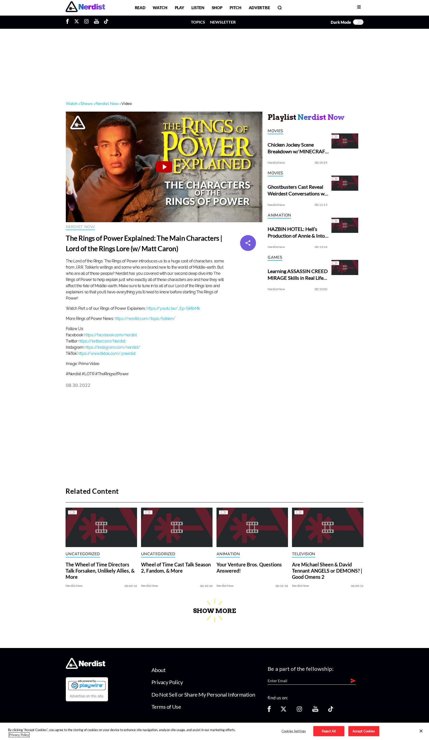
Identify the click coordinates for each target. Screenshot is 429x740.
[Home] (85, 667)
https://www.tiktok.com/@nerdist (106, 353)
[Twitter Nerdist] (76, 22)
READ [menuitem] (140, 7)
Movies (275, 131)
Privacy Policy (167, 682)
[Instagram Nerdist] (86, 22)
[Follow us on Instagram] (299, 711)
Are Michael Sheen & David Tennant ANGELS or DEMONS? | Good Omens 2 (327, 571)
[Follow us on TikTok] (330, 711)
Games (275, 257)
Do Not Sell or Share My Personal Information (203, 694)
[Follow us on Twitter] (283, 711)
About (158, 670)
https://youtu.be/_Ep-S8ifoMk (173, 308)
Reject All (328, 731)
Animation (279, 215)
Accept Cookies (364, 731)
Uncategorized (83, 554)
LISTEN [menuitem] (197, 7)
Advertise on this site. (87, 696)
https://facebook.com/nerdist (110, 335)
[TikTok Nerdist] (106, 22)
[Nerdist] (85, 7)
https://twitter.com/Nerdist (101, 341)
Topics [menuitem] (198, 22)
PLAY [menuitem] (179, 7)
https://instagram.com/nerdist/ (112, 347)
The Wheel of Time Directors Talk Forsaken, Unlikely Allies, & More (100, 571)
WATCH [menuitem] (160, 7)
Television (303, 554)
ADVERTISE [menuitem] (259, 7)
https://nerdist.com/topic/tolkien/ (145, 318)
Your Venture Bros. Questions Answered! (249, 568)
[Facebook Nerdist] (69, 22)
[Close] (421, 731)
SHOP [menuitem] (217, 7)
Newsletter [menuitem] (223, 22)
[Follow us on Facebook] (269, 711)
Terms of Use (166, 706)
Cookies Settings (294, 731)
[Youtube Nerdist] (96, 22)
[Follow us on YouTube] (315, 711)
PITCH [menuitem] (235, 7)
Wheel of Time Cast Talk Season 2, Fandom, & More (176, 568)
